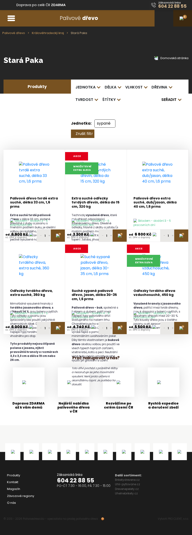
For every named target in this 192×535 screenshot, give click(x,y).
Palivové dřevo (13, 33)
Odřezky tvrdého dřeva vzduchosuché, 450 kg (154, 293)
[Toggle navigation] (11, 18)
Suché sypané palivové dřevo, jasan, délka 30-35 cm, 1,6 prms (94, 295)
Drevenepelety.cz (127, 489)
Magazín (13, 489)
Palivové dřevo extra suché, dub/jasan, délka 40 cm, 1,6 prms (155, 202)
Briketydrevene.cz (127, 480)
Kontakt (12, 482)
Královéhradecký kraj (48, 33)
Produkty (13, 475)
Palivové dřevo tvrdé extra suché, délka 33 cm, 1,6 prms (34, 202)
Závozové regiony (20, 496)
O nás (11, 503)
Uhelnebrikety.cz (126, 493)
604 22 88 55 (75, 480)
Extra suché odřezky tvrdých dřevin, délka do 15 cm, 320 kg (95, 202)
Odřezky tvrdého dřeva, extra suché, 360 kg (31, 293)
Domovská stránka (174, 58)
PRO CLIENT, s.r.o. (178, 519)
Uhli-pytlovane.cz (127, 484)
